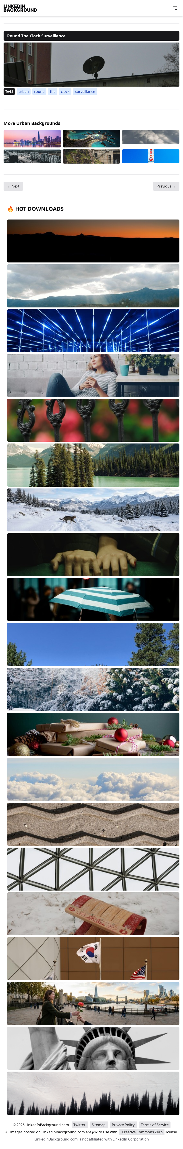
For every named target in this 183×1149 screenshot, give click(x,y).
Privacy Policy (123, 1124)
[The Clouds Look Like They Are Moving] (150, 138)
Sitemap (99, 1124)
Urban (24, 91)
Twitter (79, 1124)
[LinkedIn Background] (20, 8)
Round (39, 91)
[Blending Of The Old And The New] (32, 156)
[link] (91, 65)
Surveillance (85, 91)
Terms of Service (155, 1124)
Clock (65, 91)
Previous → (166, 186)
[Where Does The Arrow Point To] (150, 156)
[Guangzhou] (32, 138)
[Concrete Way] (91, 156)
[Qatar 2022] (91, 138)
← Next (13, 186)
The (53, 91)
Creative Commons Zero (142, 1132)
